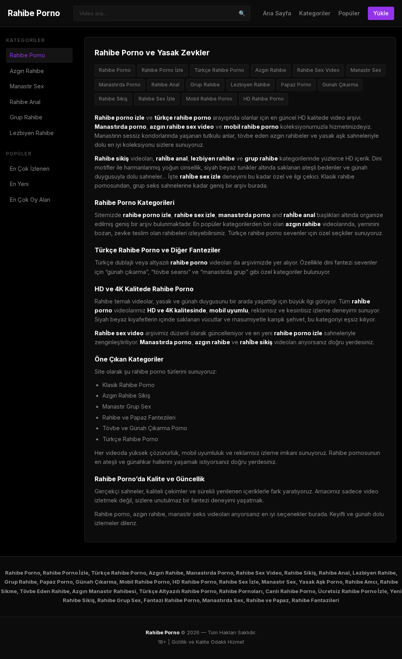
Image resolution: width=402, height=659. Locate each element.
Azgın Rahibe (27, 71)
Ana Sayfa (277, 13)
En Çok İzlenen (29, 168)
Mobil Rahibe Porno (209, 99)
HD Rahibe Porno (263, 99)
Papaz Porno (296, 85)
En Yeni (19, 184)
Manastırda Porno (120, 85)
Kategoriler (315, 13)
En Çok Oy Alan (30, 199)
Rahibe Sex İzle (157, 99)
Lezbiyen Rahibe (32, 133)
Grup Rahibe (26, 117)
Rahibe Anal (25, 102)
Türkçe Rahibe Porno (219, 70)
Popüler (349, 13)
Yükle (381, 13)
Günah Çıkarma (340, 85)
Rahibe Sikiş (113, 99)
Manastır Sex (27, 86)
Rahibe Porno (34, 13)
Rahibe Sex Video (318, 70)
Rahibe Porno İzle (162, 70)
